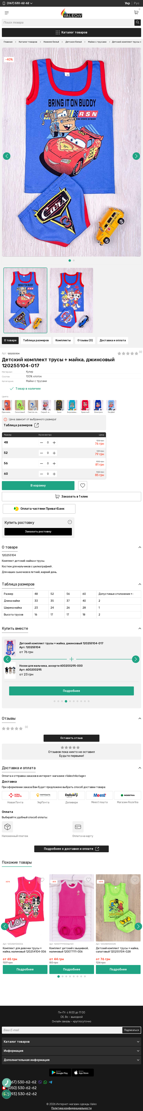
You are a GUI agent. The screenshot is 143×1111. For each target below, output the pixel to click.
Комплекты (63, 340)
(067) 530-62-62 (22, 1082)
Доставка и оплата (113, 340)
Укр (127, 3)
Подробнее (71, 691)
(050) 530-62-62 (22, 1088)
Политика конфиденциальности (71, 1108)
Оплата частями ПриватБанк (42, 508)
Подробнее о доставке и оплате (68, 849)
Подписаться (131, 1030)
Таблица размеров (36, 340)
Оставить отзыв (71, 738)
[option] (25, 300)
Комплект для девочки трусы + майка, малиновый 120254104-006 (24, 950)
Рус (136, 3)
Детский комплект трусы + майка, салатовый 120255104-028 (117, 950)
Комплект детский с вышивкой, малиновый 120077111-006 (68, 950)
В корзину (38, 485)
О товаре (10, 340)
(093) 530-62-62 (22, 1094)
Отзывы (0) (85, 340)
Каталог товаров (74, 32)
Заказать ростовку (38, 531)
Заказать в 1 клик (74, 496)
